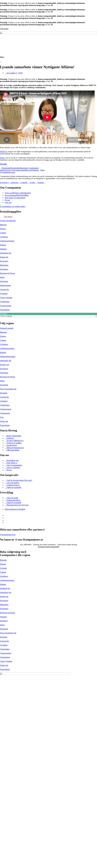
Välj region (4, 29)
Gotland (3, 233)
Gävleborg (4, 237)
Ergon (2, 158)
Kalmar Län (4, 365)
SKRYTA (4, 152)
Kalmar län (4, 257)
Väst (1, 417)
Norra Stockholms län (8, 389)
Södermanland (5, 285)
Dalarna (3, 229)
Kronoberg (4, 261)
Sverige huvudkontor (8, 221)
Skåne (2, 277)
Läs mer (3, 164)
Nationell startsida (6, 328)
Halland (3, 245)
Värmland (3, 294)
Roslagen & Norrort (7, 273)
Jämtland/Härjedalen (7, 357)
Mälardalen (4, 265)
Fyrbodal (3, 568)
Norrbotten (4, 269)
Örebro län (4, 421)
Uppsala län (4, 289)
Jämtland (3, 249)
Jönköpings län (5, 253)
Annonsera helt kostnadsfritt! (48, 547)
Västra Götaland (6, 298)
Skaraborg (4, 621)
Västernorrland (5, 306)
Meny (2, 57)
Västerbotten (4, 302)
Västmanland (5, 413)
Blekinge (3, 225)
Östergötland (5, 310)
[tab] (48, 217)
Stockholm (4, 281)
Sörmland (3, 393)
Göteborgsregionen (7, 241)
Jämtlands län (5, 588)
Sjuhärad (3, 617)
